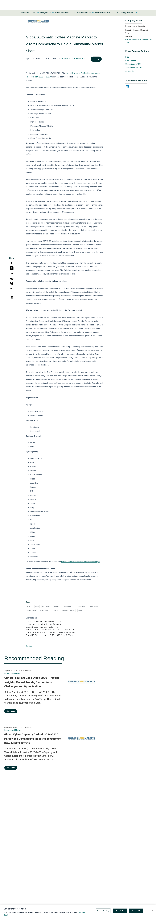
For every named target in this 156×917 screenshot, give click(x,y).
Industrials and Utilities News (103, 12)
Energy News (45, 12)
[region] (78, 911)
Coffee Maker (31, 611)
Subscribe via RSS (132, 64)
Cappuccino (46, 606)
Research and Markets (73, 58)
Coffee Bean (67, 606)
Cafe (36, 606)
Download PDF (131, 60)
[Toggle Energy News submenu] (53, 12)
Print (127, 57)
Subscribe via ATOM (133, 67)
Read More (11, 711)
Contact (29, 646)
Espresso (55, 611)
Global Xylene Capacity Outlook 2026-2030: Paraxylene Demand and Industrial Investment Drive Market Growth (32, 739)
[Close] (152, 910)
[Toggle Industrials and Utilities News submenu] (114, 12)
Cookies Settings (103, 911)
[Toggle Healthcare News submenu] (93, 12)
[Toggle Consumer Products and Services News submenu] (38, 12)
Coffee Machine (94, 606)
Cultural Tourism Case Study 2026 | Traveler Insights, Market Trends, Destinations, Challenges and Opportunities (31, 682)
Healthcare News (84, 12)
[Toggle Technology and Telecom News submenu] (136, 12)
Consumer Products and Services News (27, 12)
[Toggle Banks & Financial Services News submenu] (74, 12)
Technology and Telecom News (125, 12)
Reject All (119, 911)
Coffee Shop (44, 611)
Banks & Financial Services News (63, 12)
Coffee (56, 606)
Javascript (129, 71)
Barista (29, 606)
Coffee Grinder (80, 606)
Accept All (136, 911)
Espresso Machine (68, 611)
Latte (80, 611)
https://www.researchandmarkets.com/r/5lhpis (80, 562)
